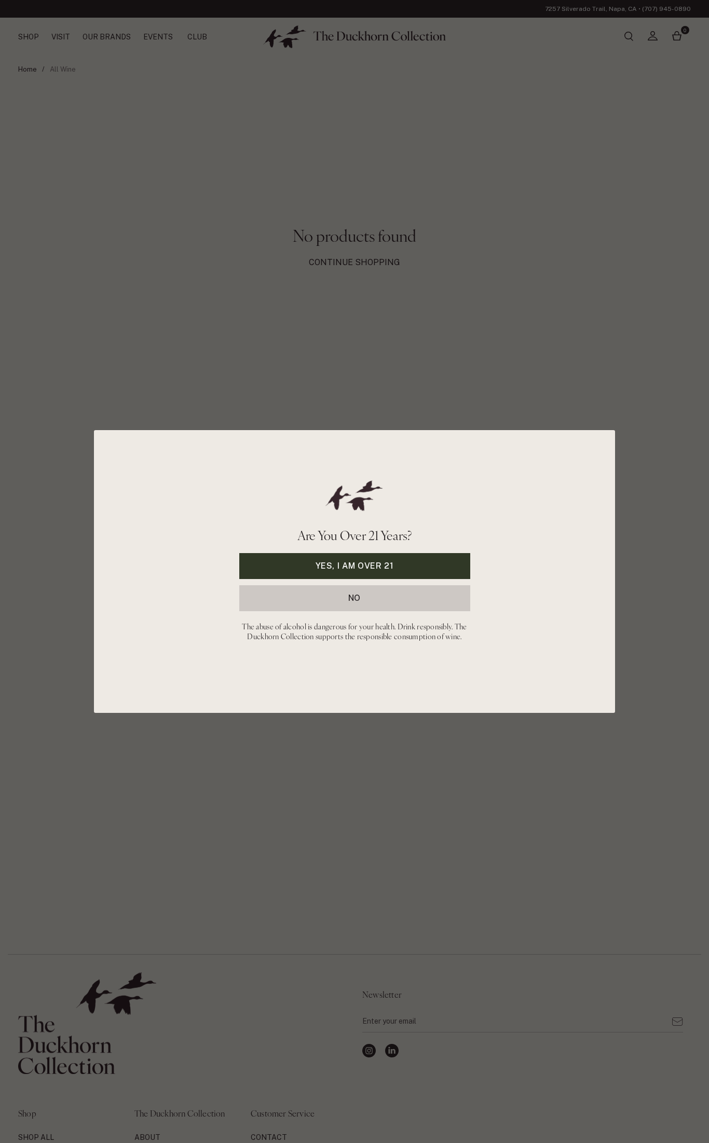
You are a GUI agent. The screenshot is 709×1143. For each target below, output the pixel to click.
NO (354, 598)
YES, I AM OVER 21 (355, 566)
